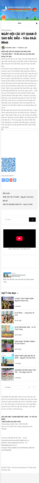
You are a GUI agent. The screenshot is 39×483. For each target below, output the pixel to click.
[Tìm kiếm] (32, 219)
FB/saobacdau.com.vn (9, 445)
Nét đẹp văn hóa (6, 30)
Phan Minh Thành (10, 47)
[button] (37, 23)
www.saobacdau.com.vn (15, 443)
